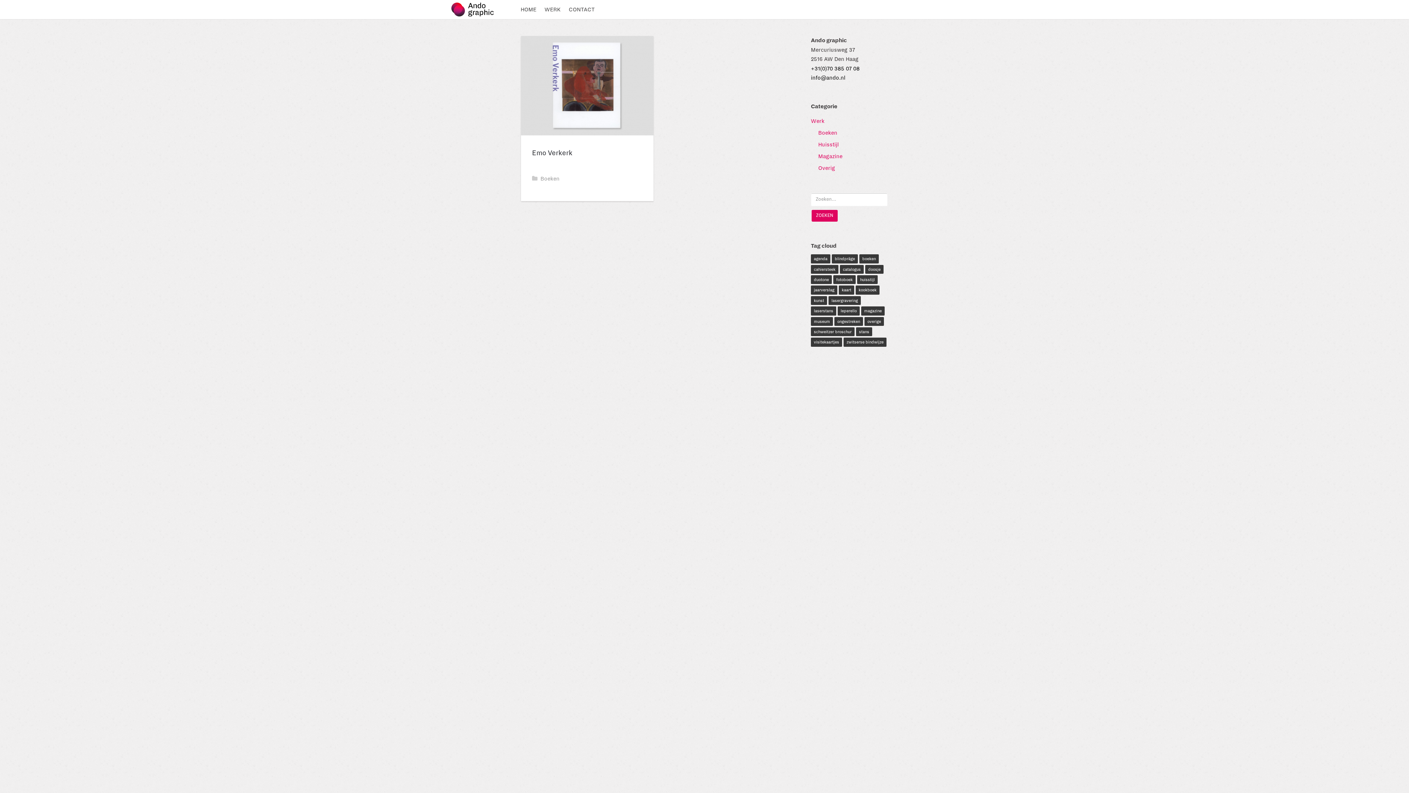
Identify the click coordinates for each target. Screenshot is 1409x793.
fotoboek (844, 279)
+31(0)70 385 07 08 (835, 69)
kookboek (868, 290)
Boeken (550, 179)
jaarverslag (824, 290)
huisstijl (867, 279)
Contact (582, 9)
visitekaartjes (826, 342)
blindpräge (845, 259)
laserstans (823, 311)
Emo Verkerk (552, 153)
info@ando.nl (828, 78)
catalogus (852, 269)
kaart (846, 290)
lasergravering (844, 300)
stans (864, 332)
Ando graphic (476, 10)
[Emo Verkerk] (587, 85)
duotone (821, 279)
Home (528, 9)
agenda (820, 259)
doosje (874, 269)
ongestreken (848, 321)
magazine (873, 311)
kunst (819, 300)
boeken (869, 259)
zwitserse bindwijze (865, 342)
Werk (553, 9)
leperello (849, 311)
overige (874, 321)
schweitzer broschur (833, 332)
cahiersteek (824, 269)
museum (822, 321)
